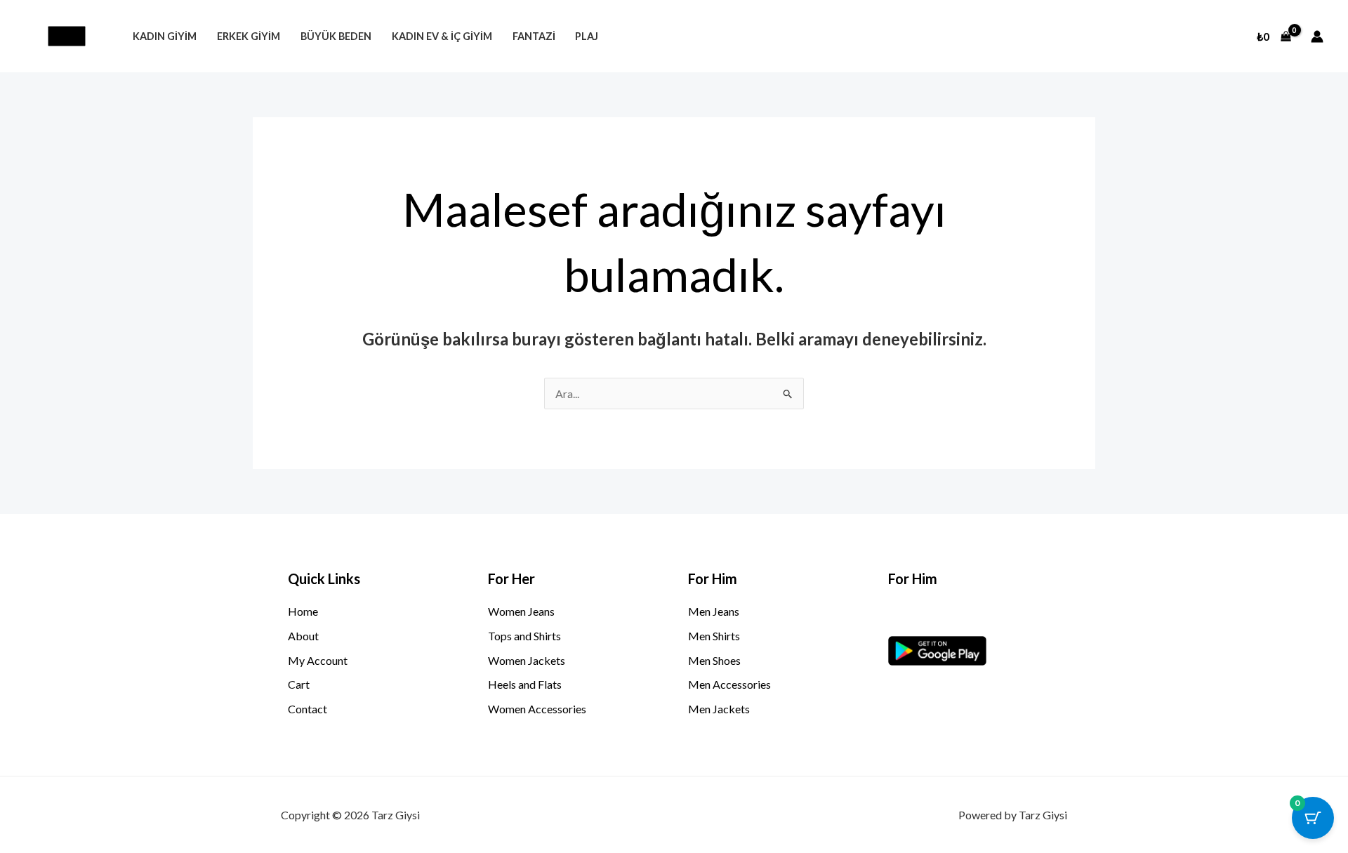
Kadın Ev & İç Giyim (442, 36)
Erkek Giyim (248, 36)
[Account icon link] (1317, 36)
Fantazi (534, 36)
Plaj (586, 36)
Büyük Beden (335, 36)
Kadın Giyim (165, 36)
